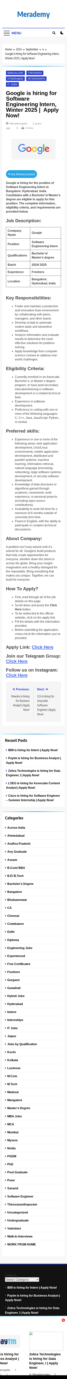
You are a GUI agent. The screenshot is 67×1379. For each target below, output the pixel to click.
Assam (12, 859)
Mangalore (14, 1100)
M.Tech (12, 1084)
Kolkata (12, 1060)
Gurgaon (13, 980)
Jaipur (11, 1036)
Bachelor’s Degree (20, 883)
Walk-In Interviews (20, 1236)
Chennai (13, 915)
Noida (11, 1148)
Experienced (16, 956)
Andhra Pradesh (19, 843)
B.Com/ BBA (16, 867)
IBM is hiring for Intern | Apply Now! (33, 750)
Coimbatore (15, 923)
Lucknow (13, 1068)
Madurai (13, 1092)
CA (9, 907)
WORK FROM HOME (21, 1244)
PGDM (11, 1156)
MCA (10, 1124)
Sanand (12, 1188)
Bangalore (15, 72)
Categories (11, 1275)
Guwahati (13, 988)
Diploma (13, 940)
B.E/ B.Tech (15, 875)
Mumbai (12, 1132)
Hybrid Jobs (16, 996)
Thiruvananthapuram (22, 1204)
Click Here (42, 647)
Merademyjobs (18, 123)
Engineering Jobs (19, 948)
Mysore (12, 1140)
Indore (11, 1012)
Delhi (11, 931)
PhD (10, 1164)
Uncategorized (17, 1212)
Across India (16, 827)
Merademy (33, 14)
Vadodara (14, 1228)
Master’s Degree (18, 1108)
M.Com (12, 1076)
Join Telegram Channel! (22, 174)
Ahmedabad (16, 835)
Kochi (11, 1052)
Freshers (35, 72)
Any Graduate (17, 851)
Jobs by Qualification (22, 1044)
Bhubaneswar (17, 899)
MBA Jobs (14, 1116)
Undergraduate (18, 1220)
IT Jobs (12, 84)
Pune (11, 1180)
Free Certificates (18, 964)
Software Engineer (20, 1196)
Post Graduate (17, 1172)
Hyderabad (15, 78)
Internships (36, 78)
